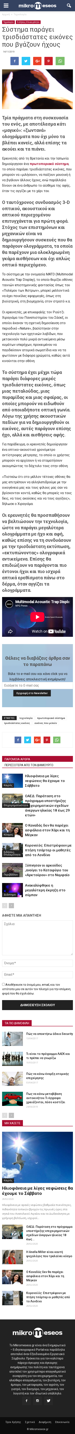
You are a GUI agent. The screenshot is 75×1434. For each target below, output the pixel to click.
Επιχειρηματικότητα (16, 805)
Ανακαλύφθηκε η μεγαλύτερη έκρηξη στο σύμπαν (45, 890)
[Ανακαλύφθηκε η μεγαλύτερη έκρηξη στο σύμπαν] (12, 890)
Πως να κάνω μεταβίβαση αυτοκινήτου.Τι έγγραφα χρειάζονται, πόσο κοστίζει (45, 1098)
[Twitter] (48, 1401)
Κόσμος (8, 834)
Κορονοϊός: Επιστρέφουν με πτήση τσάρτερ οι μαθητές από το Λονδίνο (48, 850)
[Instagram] (37, 1401)
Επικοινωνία (62, 1422)
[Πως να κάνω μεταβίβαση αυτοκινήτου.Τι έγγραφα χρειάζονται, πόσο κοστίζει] (12, 1099)
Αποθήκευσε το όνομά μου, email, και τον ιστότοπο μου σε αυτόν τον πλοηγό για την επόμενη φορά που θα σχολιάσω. (36, 989)
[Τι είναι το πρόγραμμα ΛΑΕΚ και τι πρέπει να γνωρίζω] (12, 1059)
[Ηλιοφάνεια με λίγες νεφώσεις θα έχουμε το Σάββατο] (12, 781)
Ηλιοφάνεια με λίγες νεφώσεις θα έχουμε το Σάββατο (45, 781)
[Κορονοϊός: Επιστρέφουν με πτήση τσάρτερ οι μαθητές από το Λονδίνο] (12, 1298)
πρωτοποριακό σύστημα (51, 717)
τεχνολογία (25, 717)
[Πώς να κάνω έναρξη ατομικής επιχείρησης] (12, 1079)
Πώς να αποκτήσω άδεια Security (49, 1034)
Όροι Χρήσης (13, 1422)
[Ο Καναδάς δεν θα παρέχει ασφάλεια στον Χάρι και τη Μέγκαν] (12, 830)
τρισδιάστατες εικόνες (17, 722)
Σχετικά (30, 1422)
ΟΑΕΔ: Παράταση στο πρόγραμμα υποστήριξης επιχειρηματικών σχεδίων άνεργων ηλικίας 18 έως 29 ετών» (47, 805)
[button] (69, 5)
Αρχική (6, 14)
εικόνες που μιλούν (46, 722)
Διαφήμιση (45, 1422)
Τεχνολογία (8, 22)
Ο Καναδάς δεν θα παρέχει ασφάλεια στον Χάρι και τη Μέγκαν (47, 830)
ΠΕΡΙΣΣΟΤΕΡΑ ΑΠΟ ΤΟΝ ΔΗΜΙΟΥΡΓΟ (29, 765)
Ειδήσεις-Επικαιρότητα (28, 22)
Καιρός (8, 785)
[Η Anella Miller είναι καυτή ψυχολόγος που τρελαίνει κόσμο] (12, 1257)
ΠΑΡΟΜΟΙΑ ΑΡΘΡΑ (17, 759)
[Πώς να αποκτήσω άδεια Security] (12, 1039)
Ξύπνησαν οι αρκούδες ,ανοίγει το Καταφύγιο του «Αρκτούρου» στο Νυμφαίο (47, 870)
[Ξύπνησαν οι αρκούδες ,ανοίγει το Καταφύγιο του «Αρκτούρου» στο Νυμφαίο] (12, 870)
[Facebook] (26, 1401)
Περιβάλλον (11, 874)
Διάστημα (10, 894)
